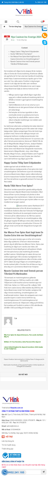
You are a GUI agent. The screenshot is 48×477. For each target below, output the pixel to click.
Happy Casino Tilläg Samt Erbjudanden (24, 51)
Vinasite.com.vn (16, 408)
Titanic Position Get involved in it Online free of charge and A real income (24, 360)
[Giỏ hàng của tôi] (42, 21)
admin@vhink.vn (13, 426)
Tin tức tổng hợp (15, 26)
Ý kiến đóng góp (7, 449)
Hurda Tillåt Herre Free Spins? (21, 54)
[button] (6, 21)
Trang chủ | (8, 2)
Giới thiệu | (15, 2)
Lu (13, 40)
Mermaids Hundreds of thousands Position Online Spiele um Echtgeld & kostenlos (24, 365)
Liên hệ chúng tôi (8, 441)
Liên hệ (21, 2)
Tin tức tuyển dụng (8, 445)
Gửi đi (43, 471)
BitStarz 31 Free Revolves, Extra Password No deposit (22, 342)
